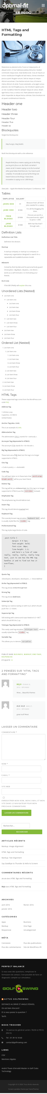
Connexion (6, 943)
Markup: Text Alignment (12, 858)
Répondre (25, 687)
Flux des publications (32, 943)
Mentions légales (9, 1059)
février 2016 (29, 905)
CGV (3, 1055)
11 (12, 660)
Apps (4, 922)
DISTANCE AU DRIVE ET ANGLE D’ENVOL (18, 1004)
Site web (6, 786)
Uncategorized (30, 930)
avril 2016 (6, 905)
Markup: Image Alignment (12, 846)
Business (18, 654)
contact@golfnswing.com (16, 1042)
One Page (36, 654)
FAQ (7, 402)
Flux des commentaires (11, 947)
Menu (43, 5)
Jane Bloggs (8, 224)
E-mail (6, 775)
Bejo (19, 684)
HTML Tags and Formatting (13, 852)
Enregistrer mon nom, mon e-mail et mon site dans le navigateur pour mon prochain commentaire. (23, 803)
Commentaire (9, 732)
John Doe (8, 204)
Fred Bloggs (8, 217)
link (20, 427)
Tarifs (4, 1016)
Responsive (7, 657)
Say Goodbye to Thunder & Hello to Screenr (20, 863)
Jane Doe (8, 210)
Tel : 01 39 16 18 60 (14, 1038)
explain (22, 285)
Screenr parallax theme (16, 1089)
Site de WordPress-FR (32, 947)
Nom (5, 764)
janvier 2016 (7, 909)
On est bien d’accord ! (11, 1008)
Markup (27, 654)
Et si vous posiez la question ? (14, 1012)
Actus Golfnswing (16, 999)
